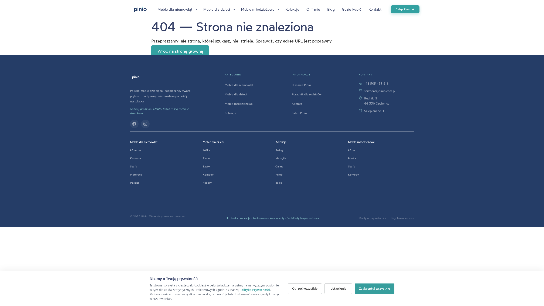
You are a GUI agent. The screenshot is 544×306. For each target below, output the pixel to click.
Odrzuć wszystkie (304, 288)
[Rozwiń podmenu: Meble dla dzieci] (234, 9)
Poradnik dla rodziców (307, 94)
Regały (207, 182)
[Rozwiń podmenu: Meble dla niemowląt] (197, 9)
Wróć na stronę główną (180, 51)
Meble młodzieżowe (257, 9)
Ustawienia (338, 288)
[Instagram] (145, 124)
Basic (278, 182)
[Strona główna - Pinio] (140, 9)
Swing (279, 150)
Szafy (133, 166)
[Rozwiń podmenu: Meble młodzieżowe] (279, 9)
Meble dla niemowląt (174, 9)
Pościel (134, 182)
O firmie (313, 9)
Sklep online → (374, 111)
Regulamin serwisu (402, 218)
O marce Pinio (301, 85)
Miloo (279, 174)
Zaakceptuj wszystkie (374, 288)
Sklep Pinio (405, 9)
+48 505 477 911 (376, 83)
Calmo (279, 166)
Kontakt (374, 9)
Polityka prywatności (372, 218)
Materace (136, 174)
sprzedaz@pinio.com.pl (379, 91)
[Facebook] (134, 124)
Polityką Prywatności (254, 290)
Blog (331, 9)
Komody (135, 158)
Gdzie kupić (351, 9)
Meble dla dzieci (216, 9)
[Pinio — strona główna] (136, 77)
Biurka (207, 158)
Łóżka (206, 150)
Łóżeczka (136, 150)
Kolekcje (292, 9)
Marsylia (280, 158)
